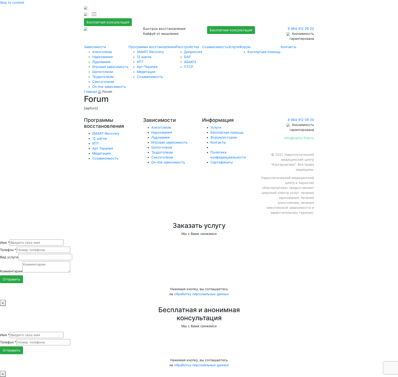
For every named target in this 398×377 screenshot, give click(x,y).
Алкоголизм (102, 52)
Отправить (11, 279)
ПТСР (188, 67)
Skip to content (12, 2)
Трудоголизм (103, 77)
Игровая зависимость (110, 67)
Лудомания (101, 62)
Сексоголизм (103, 82)
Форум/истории (223, 137)
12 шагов (144, 57)
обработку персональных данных (201, 294)
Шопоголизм (102, 72)
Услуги (233, 47)
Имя (5, 242)
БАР (187, 57)
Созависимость (150, 77)
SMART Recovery (150, 52)
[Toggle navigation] (94, 14)
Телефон (8, 250)
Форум (244, 47)
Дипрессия (193, 52)
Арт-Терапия (147, 67)
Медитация (146, 72)
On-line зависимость (109, 87)
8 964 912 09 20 (301, 29)
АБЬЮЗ (190, 62)
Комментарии (11, 271)
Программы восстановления (152, 47)
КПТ (140, 62)
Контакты (288, 47)
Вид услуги (9, 257)
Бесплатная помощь (264, 52)
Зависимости (95, 47)
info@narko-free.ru (299, 138)
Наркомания (102, 57)
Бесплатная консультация (108, 22)
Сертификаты (221, 162)
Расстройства (187, 47)
